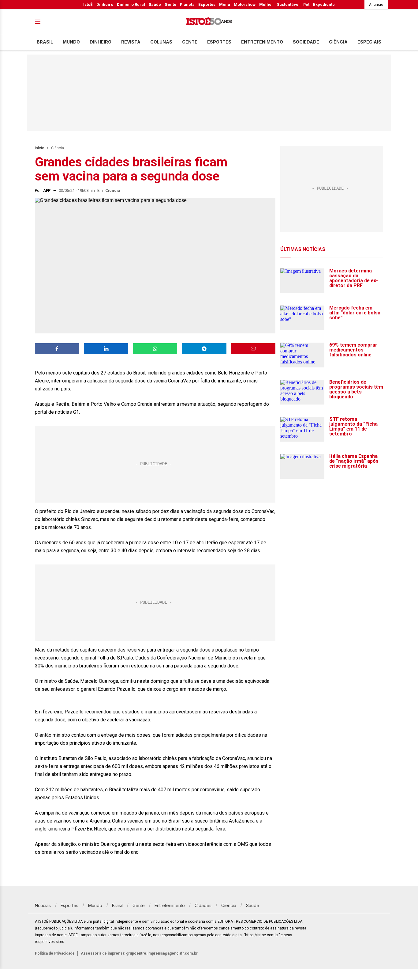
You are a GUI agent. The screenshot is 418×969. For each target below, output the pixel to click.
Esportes (206, 4)
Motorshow (245, 4)
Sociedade (306, 41)
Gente (170, 4)
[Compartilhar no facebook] (57, 348)
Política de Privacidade (55, 953)
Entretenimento (262, 41)
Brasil (45, 41)
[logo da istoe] (209, 22)
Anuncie (376, 4)
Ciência (338, 41)
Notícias (43, 905)
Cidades (203, 905)
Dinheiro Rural (131, 4)
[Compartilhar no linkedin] (106, 348)
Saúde (155, 4)
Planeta (187, 4)
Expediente (324, 4)
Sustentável (288, 4)
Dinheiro (104, 4)
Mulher (266, 4)
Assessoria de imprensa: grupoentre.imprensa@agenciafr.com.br (139, 953)
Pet (306, 4)
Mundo (71, 41)
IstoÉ (88, 4)
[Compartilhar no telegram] (204, 348)
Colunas (161, 41)
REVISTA (130, 41)
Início (39, 148)
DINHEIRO (100, 41)
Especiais (369, 41)
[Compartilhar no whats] (155, 348)
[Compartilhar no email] (253, 348)
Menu (224, 4)
